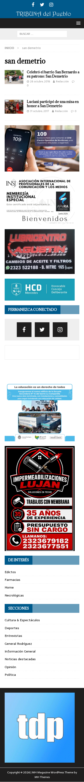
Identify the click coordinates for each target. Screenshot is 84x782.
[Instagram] (51, 4)
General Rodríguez (18, 643)
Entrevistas (13, 635)
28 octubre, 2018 (40, 81)
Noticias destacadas (20, 659)
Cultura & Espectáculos (22, 620)
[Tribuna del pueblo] (42, 15)
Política (10, 674)
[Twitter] (42, 4)
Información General (20, 651)
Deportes (12, 628)
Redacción (62, 81)
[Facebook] (33, 4)
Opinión (10, 667)
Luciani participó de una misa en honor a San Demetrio (53, 103)
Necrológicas (14, 595)
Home (9, 587)
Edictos (10, 572)
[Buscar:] (42, 33)
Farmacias (12, 579)
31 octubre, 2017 (39, 111)
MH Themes (42, 777)
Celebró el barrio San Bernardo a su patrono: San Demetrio (53, 74)
